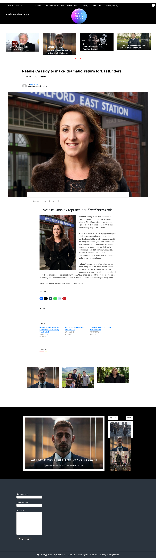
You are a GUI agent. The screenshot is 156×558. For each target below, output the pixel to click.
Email (22, 502)
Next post (120, 395)
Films (38, 6)
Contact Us (24, 539)
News (19, 6)
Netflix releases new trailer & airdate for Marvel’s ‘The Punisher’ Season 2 (94, 46)
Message (20, 510)
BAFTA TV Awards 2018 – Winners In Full (18, 48)
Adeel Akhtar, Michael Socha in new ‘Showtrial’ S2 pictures (58, 51)
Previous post (38, 395)
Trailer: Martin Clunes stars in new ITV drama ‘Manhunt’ (131, 46)
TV (28, 6)
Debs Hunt (34, 84)
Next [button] (129, 418)
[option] (22, 42)
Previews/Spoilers (55, 6)
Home (10, 6)
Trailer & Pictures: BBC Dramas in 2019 (64, 459)
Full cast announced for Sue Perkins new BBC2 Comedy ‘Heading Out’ (49, 329)
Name (22, 494)
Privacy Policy (111, 6)
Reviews (97, 6)
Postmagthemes (112, 555)
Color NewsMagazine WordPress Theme (88, 555)
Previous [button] (112, 418)
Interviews (72, 6)
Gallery (84, 6)
